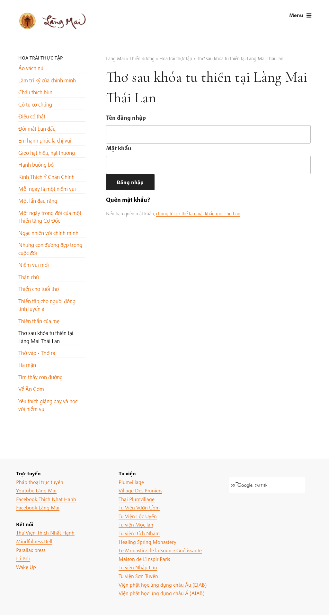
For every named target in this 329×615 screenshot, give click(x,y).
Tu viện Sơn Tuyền (138, 576)
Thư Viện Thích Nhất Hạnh (45, 532)
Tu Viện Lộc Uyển (138, 516)
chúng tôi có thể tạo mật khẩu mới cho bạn (198, 213)
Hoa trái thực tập (40, 58)
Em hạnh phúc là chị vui (44, 140)
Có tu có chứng (35, 104)
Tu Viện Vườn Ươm (139, 507)
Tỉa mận (27, 364)
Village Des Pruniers (140, 490)
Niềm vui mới (33, 264)
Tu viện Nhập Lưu (138, 567)
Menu (296, 15)
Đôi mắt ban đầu (37, 128)
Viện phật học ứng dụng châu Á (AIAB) (161, 593)
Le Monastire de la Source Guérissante (160, 550)
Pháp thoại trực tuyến (39, 482)
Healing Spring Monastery (147, 541)
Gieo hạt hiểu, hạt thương (46, 152)
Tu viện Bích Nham (139, 533)
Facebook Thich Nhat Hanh (46, 499)
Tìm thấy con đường (40, 377)
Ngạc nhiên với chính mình (48, 233)
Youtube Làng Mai (36, 490)
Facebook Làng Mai (37, 507)
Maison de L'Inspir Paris (144, 558)
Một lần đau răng (37, 200)
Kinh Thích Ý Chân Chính (46, 177)
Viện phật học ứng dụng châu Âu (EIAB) (163, 584)
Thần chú (28, 277)
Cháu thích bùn (35, 92)
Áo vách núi (31, 68)
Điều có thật (31, 116)
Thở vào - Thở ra (36, 353)
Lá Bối (23, 558)
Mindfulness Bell (34, 541)
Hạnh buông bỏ (36, 164)
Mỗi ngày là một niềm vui (47, 188)
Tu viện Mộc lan (136, 524)
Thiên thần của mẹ (38, 321)
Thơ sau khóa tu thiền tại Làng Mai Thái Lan (45, 336)
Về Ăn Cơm (31, 389)
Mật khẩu (118, 148)
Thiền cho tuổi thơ (38, 289)
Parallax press (30, 549)
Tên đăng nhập (126, 117)
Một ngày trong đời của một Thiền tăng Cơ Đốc (49, 216)
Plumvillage (131, 482)
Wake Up (26, 567)
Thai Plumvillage (137, 499)
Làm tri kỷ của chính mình (47, 80)
